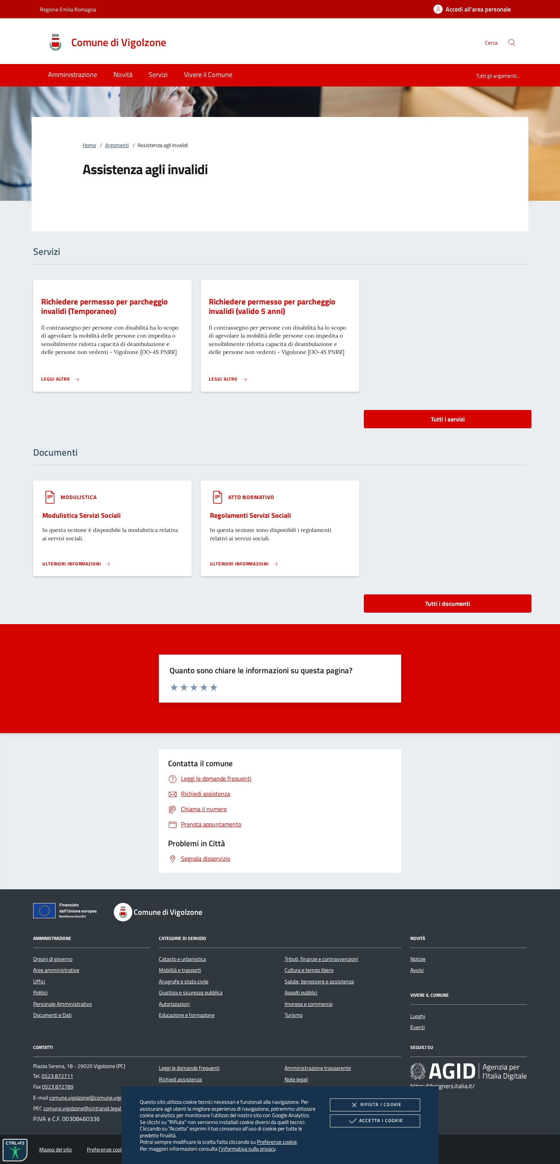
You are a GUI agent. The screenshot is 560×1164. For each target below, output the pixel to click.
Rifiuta (381, 1104)
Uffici (39, 981)
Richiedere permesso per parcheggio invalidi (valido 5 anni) (272, 306)
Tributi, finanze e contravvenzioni (321, 959)
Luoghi (417, 1016)
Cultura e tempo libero (309, 970)
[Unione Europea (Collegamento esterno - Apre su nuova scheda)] (67, 912)
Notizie (418, 959)
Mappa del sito (55, 1149)
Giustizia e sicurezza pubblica (190, 992)
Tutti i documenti (447, 603)
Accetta (381, 1120)
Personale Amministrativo (62, 1004)
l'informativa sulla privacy (247, 1149)
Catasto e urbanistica (182, 959)
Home (89, 145)
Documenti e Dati (52, 1015)
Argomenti (117, 145)
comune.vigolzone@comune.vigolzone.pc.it (97, 1098)
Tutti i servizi (448, 419)
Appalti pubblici (301, 992)
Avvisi (417, 970)
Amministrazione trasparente (318, 1068)
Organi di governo (52, 959)
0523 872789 (58, 1086)
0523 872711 (57, 1076)
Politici (40, 992)
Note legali (296, 1079)
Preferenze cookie (277, 1142)
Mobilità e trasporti (180, 970)
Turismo (293, 1015)
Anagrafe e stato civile (183, 981)
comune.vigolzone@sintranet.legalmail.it (89, 1108)
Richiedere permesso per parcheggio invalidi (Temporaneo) (104, 306)
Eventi (417, 1027)
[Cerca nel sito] (512, 42)
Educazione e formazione (186, 1015)
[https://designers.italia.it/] (468, 1071)
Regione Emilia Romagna (68, 9)
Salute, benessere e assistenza (319, 981)
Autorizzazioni (174, 1004)
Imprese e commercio (309, 1004)
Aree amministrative (56, 970)
